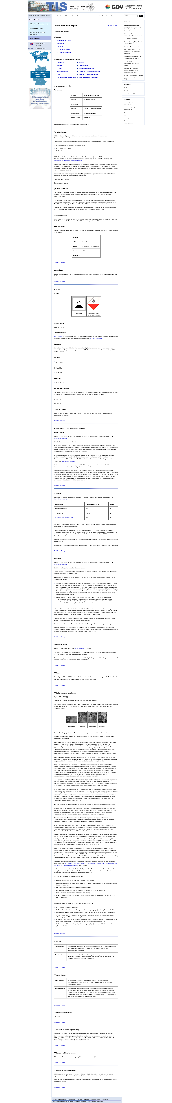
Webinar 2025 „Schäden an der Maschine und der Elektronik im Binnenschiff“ (132, 51)
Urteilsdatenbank (128, 123)
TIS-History (105, 1099)
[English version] (112, 25)
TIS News (126, 87)
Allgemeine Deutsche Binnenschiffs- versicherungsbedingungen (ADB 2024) (133, 77)
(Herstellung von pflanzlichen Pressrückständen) (68, 160)
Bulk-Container (58, 336)
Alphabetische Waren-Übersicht (39, 24)
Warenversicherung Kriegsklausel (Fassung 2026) (132, 42)
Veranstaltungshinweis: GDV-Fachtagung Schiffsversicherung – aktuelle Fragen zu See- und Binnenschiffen (133, 28)
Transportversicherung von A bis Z (130, 119)
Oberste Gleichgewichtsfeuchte (64, 517)
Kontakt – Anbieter (85, 1099)
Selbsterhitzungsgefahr (95, 338)
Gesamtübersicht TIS (129, 94)
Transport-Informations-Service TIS (39, 15)
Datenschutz (63, 1099)
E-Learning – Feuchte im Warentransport (130, 108)
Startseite (56, 16)
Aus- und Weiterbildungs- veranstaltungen (130, 103)
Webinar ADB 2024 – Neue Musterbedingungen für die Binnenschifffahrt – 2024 (131, 70)
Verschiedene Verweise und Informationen (37, 33)
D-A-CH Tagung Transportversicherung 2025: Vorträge (131, 63)
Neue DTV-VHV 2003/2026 (131, 38)
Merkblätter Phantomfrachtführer (132, 46)
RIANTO (126, 112)
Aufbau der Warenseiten (36, 28)
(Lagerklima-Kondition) (60, 438)
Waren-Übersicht (35, 38)
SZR (125, 115)
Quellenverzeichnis (95, 1099)
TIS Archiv (126, 91)
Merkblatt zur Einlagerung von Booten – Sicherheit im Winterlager (133, 34)
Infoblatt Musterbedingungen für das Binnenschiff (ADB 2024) (132, 57)
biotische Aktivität (79, 648)
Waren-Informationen (35, 20)
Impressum (56, 1099)
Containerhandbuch (40, 48)
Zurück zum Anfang (59, 262)
